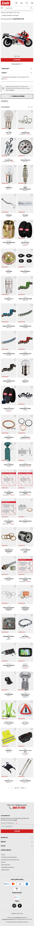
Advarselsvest (9, 750)
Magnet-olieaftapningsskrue (25, 521)
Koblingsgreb (9, 215)
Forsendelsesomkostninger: (8, 919)
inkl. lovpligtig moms (17, 917)
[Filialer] (16, 3)
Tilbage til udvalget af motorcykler (10, 15)
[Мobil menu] (2, 8)
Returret (3, 862)
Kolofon (3, 854)
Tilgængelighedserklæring (7, 867)
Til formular (11, 90)
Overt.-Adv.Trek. (25, 723)
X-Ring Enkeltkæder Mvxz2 (25, 326)
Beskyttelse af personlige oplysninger (10, 859)
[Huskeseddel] (27, 3)
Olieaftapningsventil (8, 578)
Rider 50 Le (25, 665)
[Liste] (31, 107)
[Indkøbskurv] (32, 3)
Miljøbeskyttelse (5, 869)
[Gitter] (29, 107)
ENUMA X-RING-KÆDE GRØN (25, 298)
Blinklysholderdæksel (25, 271)
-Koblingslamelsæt (25, 132)
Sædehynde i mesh (9, 780)
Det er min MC (17, 60)
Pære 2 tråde (9, 132)
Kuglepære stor (8, 187)
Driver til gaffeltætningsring (9, 242)
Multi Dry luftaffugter (8, 464)
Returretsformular (5, 864)
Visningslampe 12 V (8, 298)
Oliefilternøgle (9, 271)
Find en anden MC (16, 64)
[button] (31, 8)
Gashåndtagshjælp (9, 694)
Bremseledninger (9, 160)
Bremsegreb (25, 215)
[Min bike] (21, 3)
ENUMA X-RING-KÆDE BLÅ (9, 326)
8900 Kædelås (25, 636)
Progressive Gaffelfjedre (25, 780)
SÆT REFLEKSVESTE (9, 723)
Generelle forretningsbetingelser (9, 857)
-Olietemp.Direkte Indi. (25, 160)
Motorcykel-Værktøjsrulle (8, 665)
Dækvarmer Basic (25, 242)
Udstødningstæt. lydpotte (25, 408)
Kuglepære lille (25, 381)
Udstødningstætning (8, 437)
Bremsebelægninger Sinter (25, 464)
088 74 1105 (19, 807)
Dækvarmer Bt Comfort (9, 408)
